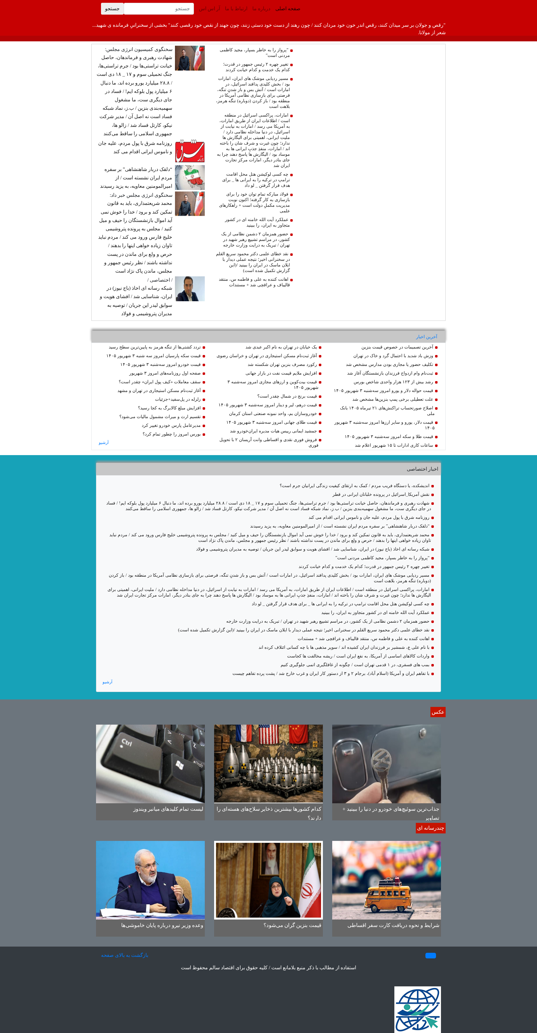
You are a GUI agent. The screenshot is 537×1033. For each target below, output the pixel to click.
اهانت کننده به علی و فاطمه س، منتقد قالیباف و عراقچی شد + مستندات (363, 638)
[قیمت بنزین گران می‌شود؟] (268, 879)
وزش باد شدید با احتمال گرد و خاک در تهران (393, 355)
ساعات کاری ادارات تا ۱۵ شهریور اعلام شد (394, 445)
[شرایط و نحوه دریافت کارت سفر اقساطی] (386, 879)
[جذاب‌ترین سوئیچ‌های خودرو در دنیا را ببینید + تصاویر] (386, 763)
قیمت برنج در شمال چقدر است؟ (287, 396)
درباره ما (261, 8)
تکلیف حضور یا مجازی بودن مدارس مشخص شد (389, 364)
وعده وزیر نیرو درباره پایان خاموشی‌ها (162, 925)
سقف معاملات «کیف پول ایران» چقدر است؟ (160, 382)
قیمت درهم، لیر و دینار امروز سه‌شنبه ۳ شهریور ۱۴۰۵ (267, 405)
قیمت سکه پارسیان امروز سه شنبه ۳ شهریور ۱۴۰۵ (153, 355)
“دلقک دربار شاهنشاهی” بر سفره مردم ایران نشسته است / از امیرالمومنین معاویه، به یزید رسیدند (136, 178)
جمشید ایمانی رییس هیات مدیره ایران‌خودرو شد (273, 431)
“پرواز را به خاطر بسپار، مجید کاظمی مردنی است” (382, 558)
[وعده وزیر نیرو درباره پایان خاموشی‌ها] (150, 879)
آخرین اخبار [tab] (426, 336)
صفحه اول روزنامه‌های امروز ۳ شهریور (165, 373)
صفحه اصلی (287, 8)
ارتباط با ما (236, 8)
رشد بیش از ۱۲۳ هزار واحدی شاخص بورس (393, 382)
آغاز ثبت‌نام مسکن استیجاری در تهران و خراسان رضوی (267, 355)
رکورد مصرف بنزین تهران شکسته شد (282, 364)
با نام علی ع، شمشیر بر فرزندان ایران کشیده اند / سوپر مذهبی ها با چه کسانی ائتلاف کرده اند (344, 647)
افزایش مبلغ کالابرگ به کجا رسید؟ (169, 408)
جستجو (112, 8)
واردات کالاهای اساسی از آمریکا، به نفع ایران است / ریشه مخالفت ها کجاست (358, 656)
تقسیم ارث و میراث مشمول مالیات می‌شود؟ (160, 416)
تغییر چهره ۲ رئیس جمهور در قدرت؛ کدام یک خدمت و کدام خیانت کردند (364, 566)
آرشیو (104, 442)
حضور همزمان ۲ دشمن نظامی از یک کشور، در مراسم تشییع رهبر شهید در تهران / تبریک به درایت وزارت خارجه (255, 239)
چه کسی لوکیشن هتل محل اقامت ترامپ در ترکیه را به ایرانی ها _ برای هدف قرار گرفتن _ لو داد (256, 180)
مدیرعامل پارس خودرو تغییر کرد (171, 425)
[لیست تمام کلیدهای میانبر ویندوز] (150, 763)
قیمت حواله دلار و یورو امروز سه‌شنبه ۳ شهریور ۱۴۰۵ (383, 390)
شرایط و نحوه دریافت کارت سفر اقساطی (393, 925)
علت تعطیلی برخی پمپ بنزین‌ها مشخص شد (392, 399)
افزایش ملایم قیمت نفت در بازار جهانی (281, 373)
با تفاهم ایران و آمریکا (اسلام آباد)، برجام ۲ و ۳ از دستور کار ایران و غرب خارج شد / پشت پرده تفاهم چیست (330, 673)
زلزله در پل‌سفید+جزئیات (178, 399)
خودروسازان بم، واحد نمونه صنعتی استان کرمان (273, 413)
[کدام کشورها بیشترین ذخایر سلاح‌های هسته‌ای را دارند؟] (268, 763)
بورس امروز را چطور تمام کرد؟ (172, 434)
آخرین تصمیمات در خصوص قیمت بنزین (397, 347)
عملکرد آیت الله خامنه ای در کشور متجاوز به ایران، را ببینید (375, 612)
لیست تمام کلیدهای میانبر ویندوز (168, 809)
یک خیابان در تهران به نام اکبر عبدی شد (281, 347)
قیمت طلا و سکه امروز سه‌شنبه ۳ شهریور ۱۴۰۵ (389, 436)
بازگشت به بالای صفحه (124, 955)
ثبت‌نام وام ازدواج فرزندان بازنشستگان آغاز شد (390, 373)
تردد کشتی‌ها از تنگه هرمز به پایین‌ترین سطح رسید (155, 347)
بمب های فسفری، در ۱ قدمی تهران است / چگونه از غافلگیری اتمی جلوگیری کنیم (355, 664)
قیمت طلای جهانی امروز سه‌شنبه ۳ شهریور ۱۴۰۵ (271, 422)
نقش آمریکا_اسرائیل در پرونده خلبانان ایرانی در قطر (381, 494)
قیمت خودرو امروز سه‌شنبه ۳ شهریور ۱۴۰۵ (160, 364)
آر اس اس (209, 8)
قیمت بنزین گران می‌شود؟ (292, 925)
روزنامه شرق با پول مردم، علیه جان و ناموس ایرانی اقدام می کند (369, 517)
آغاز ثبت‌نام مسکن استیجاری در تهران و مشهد (159, 390)
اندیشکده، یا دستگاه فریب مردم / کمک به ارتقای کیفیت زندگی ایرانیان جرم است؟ (354, 485)
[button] (430, 955)
